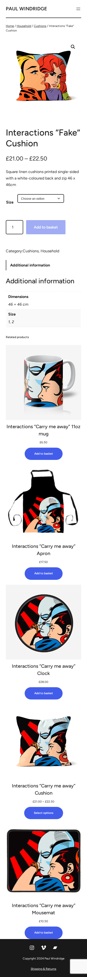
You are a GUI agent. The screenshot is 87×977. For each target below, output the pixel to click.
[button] (73, 47)
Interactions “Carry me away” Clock (43, 669)
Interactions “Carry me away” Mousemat (43, 909)
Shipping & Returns (43, 969)
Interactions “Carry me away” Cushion (43, 789)
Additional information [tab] (30, 265)
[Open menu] (78, 9)
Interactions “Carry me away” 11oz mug (43, 430)
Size (10, 202)
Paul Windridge (26, 9)
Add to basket (46, 227)
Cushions (40, 26)
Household (24, 26)
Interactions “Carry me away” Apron (43, 549)
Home (10, 26)
